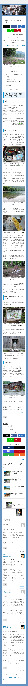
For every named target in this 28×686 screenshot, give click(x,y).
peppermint (6, 591)
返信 (23, 551)
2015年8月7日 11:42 (7, 627)
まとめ (16, 45)
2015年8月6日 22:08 (7, 592)
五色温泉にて (10, 85)
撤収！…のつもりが (11, 79)
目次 (12, 71)
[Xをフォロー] (19, 447)
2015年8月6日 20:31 (7, 525)
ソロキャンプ (15, 426)
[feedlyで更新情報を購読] (8, 454)
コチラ (21, 409)
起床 (8, 78)
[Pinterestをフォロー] (19, 451)
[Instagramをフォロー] (8, 451)
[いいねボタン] (5, 417)
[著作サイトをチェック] (8, 447)
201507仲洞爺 (8, 426)
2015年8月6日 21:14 (7, 556)
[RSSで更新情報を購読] (19, 454)
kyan (4, 554)
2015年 (6, 423)
